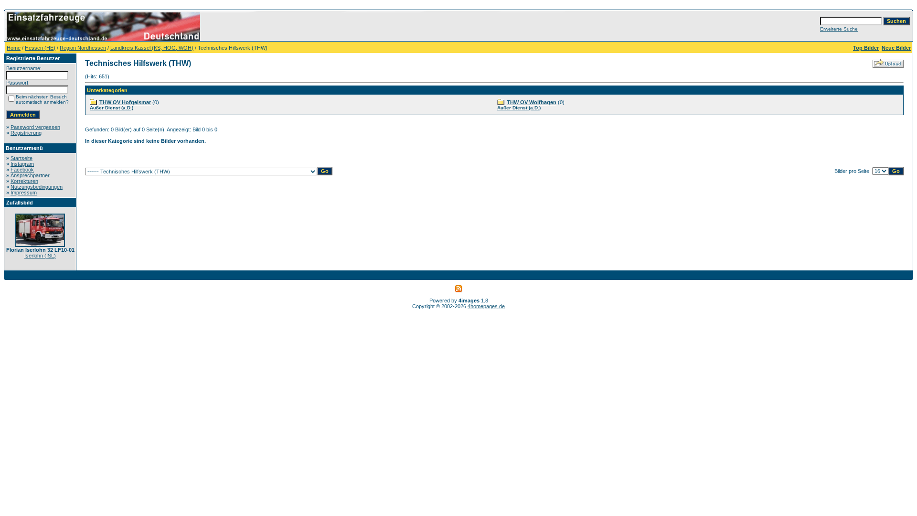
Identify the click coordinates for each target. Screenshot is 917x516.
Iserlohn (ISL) (40, 255)
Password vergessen (35, 127)
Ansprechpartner (30, 175)
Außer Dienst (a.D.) (111, 107)
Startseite (21, 158)
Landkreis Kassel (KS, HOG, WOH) (151, 48)
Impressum (24, 192)
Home (14, 48)
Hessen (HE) (40, 48)
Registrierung (26, 133)
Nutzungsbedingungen (37, 187)
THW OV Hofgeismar (125, 102)
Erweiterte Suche (839, 29)
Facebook (22, 169)
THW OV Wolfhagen (531, 102)
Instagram (22, 164)
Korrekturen (24, 181)
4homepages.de (486, 306)
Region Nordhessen (83, 48)
